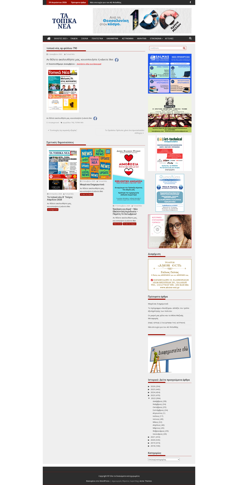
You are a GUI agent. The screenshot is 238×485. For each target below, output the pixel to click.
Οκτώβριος (157, 407)
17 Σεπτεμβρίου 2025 (122, 206)
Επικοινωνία (155, 38)
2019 (153, 443)
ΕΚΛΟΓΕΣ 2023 (60, 38)
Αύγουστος (157, 413)
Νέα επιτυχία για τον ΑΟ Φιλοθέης (163, 327)
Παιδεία (73, 38)
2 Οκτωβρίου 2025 (88, 181)
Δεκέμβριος (158, 401)
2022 (153, 398)
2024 (153, 392)
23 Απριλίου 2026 (55, 194)
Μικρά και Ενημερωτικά (123, 2)
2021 (153, 437)
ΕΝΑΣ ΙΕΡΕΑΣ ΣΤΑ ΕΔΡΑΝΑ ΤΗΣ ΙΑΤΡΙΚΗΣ (166, 322)
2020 (153, 440)
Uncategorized (53, 123)
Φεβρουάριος (159, 431)
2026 (153, 386)
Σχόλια (84, 38)
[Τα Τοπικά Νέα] (49, 38)
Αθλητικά (141, 38)
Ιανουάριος (158, 434)
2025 (153, 389)
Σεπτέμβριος (158, 410)
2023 (153, 395)
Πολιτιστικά (97, 38)
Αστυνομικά (127, 38)
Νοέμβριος (157, 404)
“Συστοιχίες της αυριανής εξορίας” (63, 130)
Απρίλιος (157, 425)
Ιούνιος (156, 419)
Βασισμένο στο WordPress (97, 481)
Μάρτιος (156, 428)
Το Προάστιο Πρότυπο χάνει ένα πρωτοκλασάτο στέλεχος (124, 131)
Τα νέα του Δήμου (87, 194)
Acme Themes (146, 481)
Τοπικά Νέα (70, 54)
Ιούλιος (156, 416)
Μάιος (155, 422)
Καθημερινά (112, 38)
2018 (153, 446)
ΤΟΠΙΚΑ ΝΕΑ (79, 123)
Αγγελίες (169, 38)
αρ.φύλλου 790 (68, 123)
